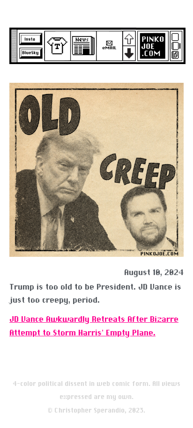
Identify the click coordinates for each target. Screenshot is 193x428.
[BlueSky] (30, 53)
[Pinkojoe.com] (151, 43)
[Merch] (55, 46)
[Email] (108, 46)
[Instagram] (30, 38)
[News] (82, 46)
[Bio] (180, 43)
